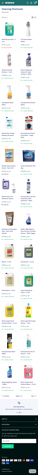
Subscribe (7, 446)
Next (32, 396)
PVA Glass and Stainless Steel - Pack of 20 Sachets (9, 231)
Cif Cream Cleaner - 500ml (27, 40)
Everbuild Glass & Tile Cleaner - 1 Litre (28, 352)
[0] (35, 3)
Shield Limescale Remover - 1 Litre (7, 71)
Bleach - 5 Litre (6, 262)
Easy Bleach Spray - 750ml (8, 103)
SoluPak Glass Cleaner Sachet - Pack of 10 (9, 167)
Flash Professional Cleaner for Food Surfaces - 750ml (26, 72)
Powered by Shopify (7, 471)
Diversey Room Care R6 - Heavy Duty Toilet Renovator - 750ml (28, 198)
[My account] (31, 3)
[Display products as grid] (32, 17)
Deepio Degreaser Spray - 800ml (9, 383)
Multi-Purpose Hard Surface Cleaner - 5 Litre (9, 322)
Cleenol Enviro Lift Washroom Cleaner (7, 197)
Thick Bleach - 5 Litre (8, 290)
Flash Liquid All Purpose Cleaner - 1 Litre (28, 322)
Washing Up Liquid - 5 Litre (9, 40)
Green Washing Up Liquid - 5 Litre (26, 291)
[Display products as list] (35, 17)
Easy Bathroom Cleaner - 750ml (28, 103)
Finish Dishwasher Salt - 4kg (28, 167)
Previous (6, 396)
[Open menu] (3, 3)
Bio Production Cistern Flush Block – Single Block (28, 135)
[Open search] (28, 3)
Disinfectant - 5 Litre (27, 262)
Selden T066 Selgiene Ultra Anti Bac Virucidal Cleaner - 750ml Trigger (28, 231)
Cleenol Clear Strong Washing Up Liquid (8, 134)
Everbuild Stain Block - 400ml (9, 352)
